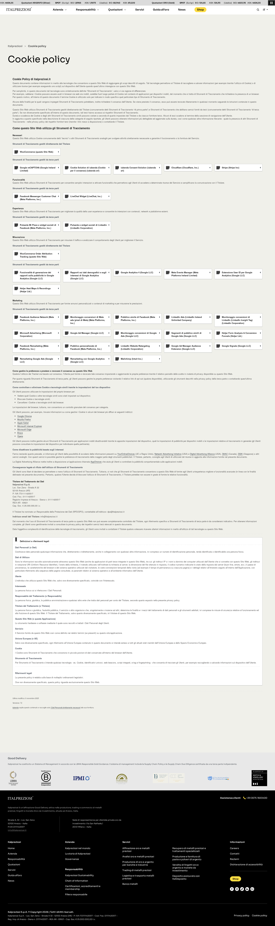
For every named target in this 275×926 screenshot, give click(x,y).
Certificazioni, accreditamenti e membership (82, 887)
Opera (20, 436)
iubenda (16, 707)
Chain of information (76, 880)
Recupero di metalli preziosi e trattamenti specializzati (189, 850)
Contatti (234, 853)
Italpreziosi (15, 46)
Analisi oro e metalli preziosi (138, 856)
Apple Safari (23, 422)
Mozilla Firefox (24, 419)
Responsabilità (85, 9)
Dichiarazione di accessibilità (246, 864)
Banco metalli (130, 884)
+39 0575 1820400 (256, 797)
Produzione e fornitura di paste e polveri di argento (186, 858)
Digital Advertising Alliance (202, 453)
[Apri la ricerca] (258, 10)
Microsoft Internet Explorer (29, 426)
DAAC (225, 453)
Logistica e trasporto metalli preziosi (138, 877)
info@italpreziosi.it (17, 830)
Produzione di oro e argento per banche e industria (138, 863)
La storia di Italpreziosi (77, 853)
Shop (200, 9)
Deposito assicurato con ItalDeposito (186, 877)
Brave (20, 432)
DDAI (240, 453)
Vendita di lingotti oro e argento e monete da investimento (185, 867)
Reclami (234, 859)
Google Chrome (24, 416)
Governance (72, 859)
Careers (234, 848)
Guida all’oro (161, 9)
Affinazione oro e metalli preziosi (136, 850)
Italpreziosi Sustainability (79, 875)
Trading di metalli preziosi (137, 870)
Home (11, 848)
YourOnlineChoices (126, 453)
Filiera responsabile (76, 894)
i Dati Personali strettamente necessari (65, 707)
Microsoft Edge (24, 429)
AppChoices (96, 461)
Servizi (139, 9)
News (182, 9)
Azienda (58, 9)
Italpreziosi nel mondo (77, 848)
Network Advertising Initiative (168, 453)
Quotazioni (115, 9)
